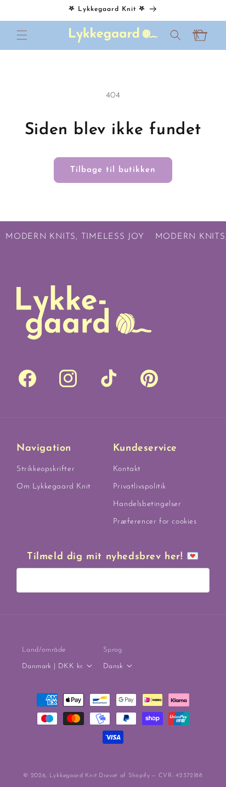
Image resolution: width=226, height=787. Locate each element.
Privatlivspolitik (139, 486)
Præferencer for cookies (155, 522)
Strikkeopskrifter (45, 469)
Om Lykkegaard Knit (53, 486)
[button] (22, 35)
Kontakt (127, 469)
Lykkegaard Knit (73, 776)
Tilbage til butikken (113, 170)
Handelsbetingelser (147, 504)
